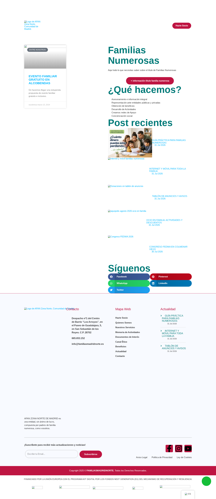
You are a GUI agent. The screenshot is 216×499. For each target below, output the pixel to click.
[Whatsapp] (181, 4)
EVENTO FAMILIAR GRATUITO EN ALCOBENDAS (43, 79)
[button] (189, 9)
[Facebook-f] (169, 448)
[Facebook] (160, 4)
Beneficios (139, 26)
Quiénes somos (91, 26)
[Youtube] (181, 12)
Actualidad (158, 26)
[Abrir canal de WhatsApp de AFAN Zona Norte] (206, 481)
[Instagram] (171, 4)
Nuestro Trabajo (116, 26)
